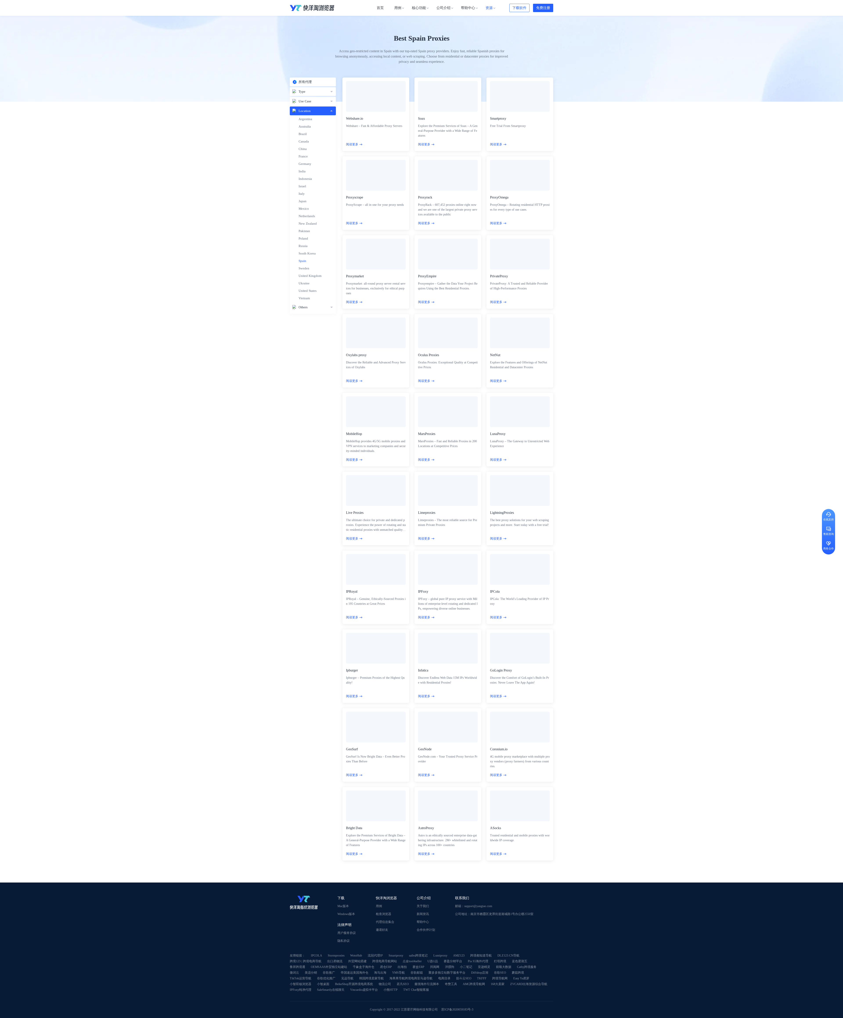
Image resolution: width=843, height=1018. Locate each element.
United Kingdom (310, 276)
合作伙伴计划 (426, 929)
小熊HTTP (391, 989)
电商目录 (444, 978)
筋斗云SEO (463, 978)
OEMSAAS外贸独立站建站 (329, 967)
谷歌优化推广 (326, 978)
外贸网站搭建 (357, 961)
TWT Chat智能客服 (416, 989)
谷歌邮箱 (417, 972)
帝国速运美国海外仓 (354, 972)
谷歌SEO (500, 972)
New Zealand (308, 223)
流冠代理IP (375, 955)
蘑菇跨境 (518, 972)
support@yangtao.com (478, 906)
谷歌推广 (329, 972)
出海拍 (402, 967)
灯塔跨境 (500, 961)
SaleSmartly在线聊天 (330, 989)
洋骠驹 (449, 967)
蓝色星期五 (519, 961)
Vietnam (304, 298)
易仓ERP (386, 967)
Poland (303, 238)
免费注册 (543, 8)
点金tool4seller (412, 961)
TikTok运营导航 (300, 978)
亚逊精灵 (484, 967)
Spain (302, 261)
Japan (302, 201)
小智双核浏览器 (300, 984)
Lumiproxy (440, 955)
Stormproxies (336, 955)
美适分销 (311, 972)
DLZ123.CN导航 (508, 955)
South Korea (307, 253)
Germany (305, 164)
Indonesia (305, 178)
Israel (302, 186)
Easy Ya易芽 (521, 978)
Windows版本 (346, 914)
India (302, 171)
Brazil (303, 134)
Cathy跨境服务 (527, 967)
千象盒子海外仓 (363, 967)
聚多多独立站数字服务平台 (447, 972)
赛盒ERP (418, 967)
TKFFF (481, 978)
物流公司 (385, 984)
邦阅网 (434, 967)
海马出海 (380, 972)
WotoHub (356, 955)
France (303, 156)
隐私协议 (343, 940)
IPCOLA (316, 955)
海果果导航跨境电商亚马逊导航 (410, 978)
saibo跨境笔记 (418, 955)
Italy (302, 193)
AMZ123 (459, 955)
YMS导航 (398, 972)
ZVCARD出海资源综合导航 (528, 984)
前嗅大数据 (503, 967)
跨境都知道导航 (481, 955)
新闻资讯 (423, 914)
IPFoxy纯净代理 (300, 989)
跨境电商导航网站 (384, 961)
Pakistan (304, 231)
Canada (304, 141)
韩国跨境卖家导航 (371, 978)
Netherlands (307, 216)
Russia (303, 246)
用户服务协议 (346, 933)
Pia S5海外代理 (478, 961)
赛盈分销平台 (453, 961)
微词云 (294, 972)
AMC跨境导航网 (474, 984)
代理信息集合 (385, 922)
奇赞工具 (451, 984)
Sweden (304, 268)
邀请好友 (382, 929)
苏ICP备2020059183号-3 (457, 1009)
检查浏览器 (383, 914)
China (303, 149)
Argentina (305, 119)
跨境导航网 (500, 978)
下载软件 (519, 8)
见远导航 (347, 978)
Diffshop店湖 (479, 972)
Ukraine (304, 283)
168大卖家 (497, 984)
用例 (379, 906)
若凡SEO (403, 984)
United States (308, 290)
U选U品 (432, 961)
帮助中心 (423, 922)
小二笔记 (466, 967)
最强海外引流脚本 (426, 984)
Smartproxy (396, 955)
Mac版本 (343, 906)
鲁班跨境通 (297, 967)
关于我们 (423, 906)
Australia (305, 126)
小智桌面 (323, 984)
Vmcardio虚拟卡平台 (364, 989)
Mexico (304, 208)
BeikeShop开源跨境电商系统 (354, 984)
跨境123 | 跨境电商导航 (305, 961)
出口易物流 (334, 961)
